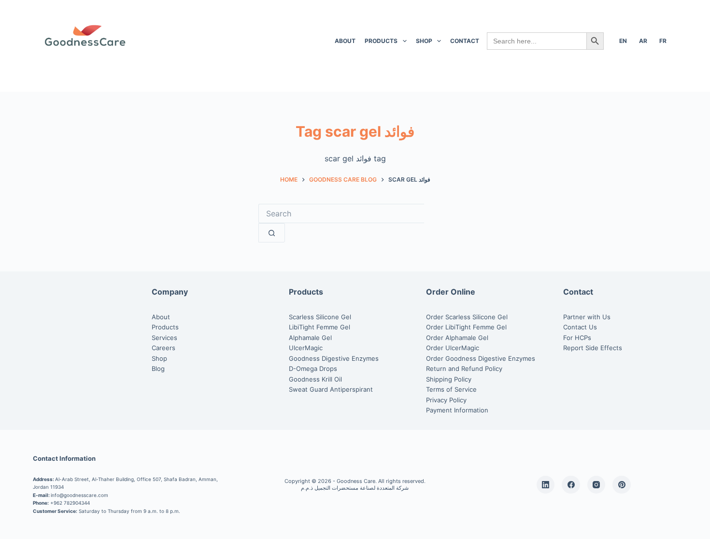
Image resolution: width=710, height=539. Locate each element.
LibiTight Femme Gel (319, 327)
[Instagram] (596, 485)
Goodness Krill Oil (315, 379)
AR (643, 40)
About (345, 40)
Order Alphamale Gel (457, 337)
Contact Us (580, 327)
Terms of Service (451, 389)
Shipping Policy (448, 379)
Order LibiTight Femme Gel (466, 327)
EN (623, 40)
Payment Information (457, 410)
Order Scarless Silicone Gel (467, 317)
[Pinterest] (621, 485)
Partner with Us (587, 317)
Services (164, 337)
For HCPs (577, 337)
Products (381, 40)
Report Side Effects (592, 348)
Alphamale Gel (310, 337)
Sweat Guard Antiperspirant (331, 389)
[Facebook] (571, 485)
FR (663, 40)
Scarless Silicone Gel (320, 317)
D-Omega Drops (313, 368)
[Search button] (271, 232)
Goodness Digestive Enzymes (334, 358)
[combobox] (341, 213)
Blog (158, 368)
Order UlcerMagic (452, 348)
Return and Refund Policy (464, 368)
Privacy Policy (446, 400)
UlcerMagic (306, 348)
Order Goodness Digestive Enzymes (480, 358)
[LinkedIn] (546, 485)
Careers (163, 348)
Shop (424, 40)
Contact (464, 40)
